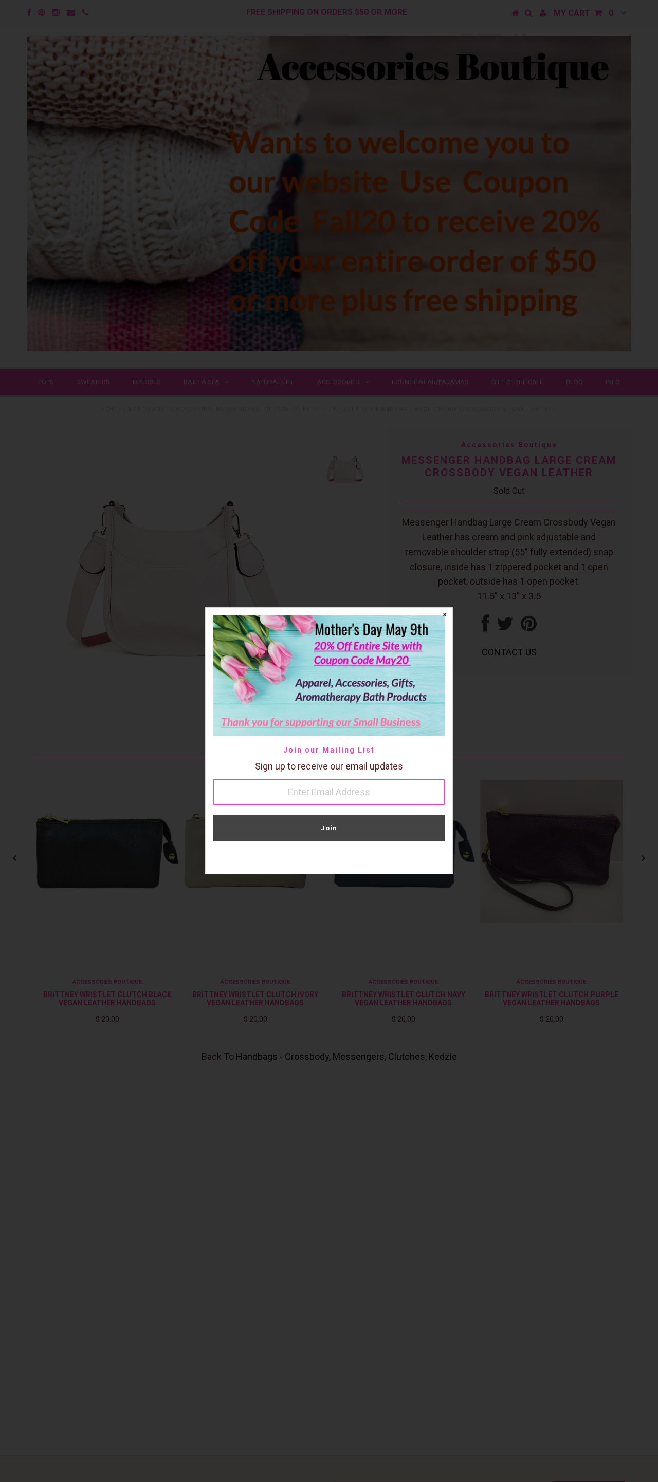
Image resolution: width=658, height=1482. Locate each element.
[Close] (444, 615)
